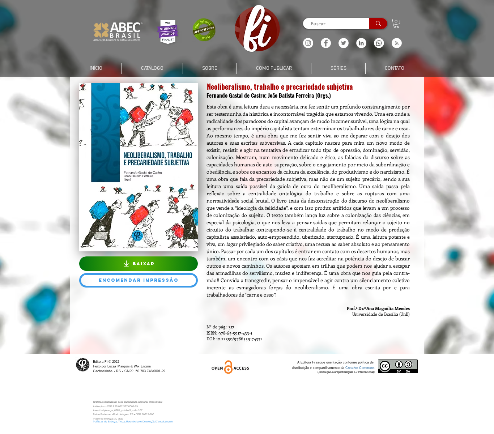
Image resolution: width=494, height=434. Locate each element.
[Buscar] (378, 23)
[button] (397, 43)
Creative (352, 368)
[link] (396, 23)
